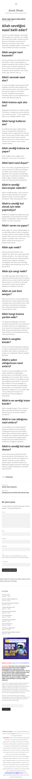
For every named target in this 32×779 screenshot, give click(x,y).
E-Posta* (4, 538)
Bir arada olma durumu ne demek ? (10, 603)
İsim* (3, 531)
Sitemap (14, 581)
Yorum (3, 512)
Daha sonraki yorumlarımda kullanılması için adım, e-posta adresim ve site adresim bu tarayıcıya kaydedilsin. (15, 556)
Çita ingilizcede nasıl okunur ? (9, 619)
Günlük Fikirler (16, 10)
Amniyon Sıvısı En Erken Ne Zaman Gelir (15, 493)
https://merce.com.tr (23, 579)
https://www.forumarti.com (8, 579)
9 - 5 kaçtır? (5, 561)
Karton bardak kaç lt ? (7, 624)
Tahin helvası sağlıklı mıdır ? (8, 628)
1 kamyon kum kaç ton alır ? (8, 607)
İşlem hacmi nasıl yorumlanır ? (9, 611)
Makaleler (9, 477)
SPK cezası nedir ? (6, 595)
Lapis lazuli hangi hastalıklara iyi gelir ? (11, 632)
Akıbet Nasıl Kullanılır (9, 487)
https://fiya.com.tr (5, 581)
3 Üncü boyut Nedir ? (7, 615)
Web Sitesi (4, 546)
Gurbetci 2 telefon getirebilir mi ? (10, 599)
